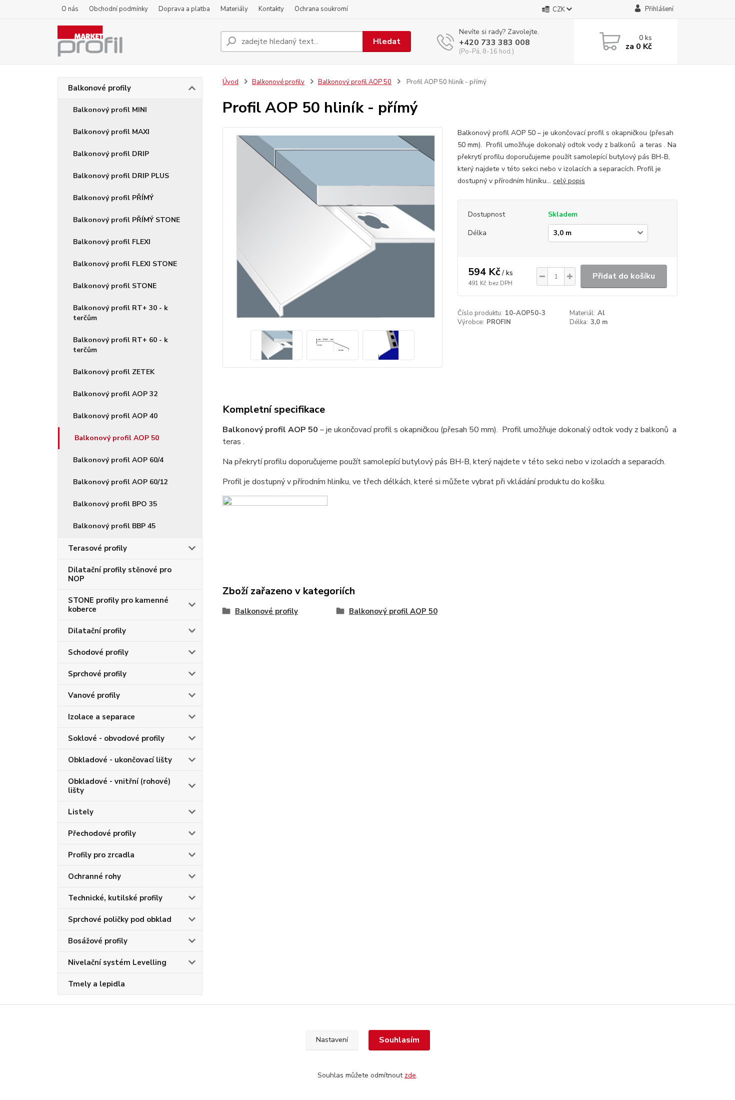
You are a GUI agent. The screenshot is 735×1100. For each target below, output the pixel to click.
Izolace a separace (101, 717)
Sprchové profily (97, 674)
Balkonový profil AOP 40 (115, 416)
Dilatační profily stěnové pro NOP (120, 574)
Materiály (234, 9)
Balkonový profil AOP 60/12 (120, 482)
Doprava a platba (184, 9)
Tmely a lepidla (96, 984)
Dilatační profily (97, 631)
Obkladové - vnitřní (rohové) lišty (119, 785)
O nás (70, 9)
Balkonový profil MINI (110, 110)
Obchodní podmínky (118, 9)
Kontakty (271, 9)
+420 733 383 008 (494, 42)
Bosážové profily (98, 941)
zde (410, 1075)
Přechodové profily (102, 833)
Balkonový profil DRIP (111, 154)
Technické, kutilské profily (115, 898)
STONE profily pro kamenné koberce (118, 604)
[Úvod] (135, 42)
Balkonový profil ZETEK (113, 372)
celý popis (569, 181)
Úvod (230, 82)
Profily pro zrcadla (101, 855)
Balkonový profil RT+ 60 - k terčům (120, 345)
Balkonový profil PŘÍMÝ (113, 198)
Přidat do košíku (623, 276)
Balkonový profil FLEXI (111, 242)
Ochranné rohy (94, 876)
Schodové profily (98, 652)
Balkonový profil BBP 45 (114, 526)
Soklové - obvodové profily (116, 738)
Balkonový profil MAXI (111, 132)
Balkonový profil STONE (114, 286)
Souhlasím (399, 1039)
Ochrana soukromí (321, 9)
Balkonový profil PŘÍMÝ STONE (126, 220)
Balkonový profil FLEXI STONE (125, 264)
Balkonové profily (99, 88)
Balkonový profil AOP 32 (115, 394)
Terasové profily (97, 548)
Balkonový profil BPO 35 (115, 504)
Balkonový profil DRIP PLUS (121, 176)
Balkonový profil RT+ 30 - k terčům (120, 313)
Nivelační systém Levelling (117, 962)
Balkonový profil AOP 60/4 (118, 460)
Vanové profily (94, 695)
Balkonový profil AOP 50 (116, 438)
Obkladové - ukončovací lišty (120, 760)
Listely (81, 812)
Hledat (386, 41)
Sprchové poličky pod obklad (120, 919)
